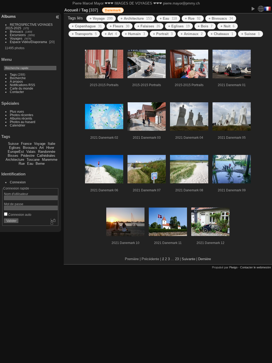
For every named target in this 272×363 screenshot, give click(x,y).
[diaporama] (252, 8)
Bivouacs (16, 31)
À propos (16, 81)
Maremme (49, 160)
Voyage (39, 144)
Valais (31, 152)
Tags (13, 74)
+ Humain (135, 34)
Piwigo (233, 267)
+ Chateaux (222, 34)
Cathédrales (46, 156)
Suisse (13, 144)
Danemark (113, 10)
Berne (40, 164)
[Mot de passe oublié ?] (52, 221)
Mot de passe (13, 204)
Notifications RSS (22, 85)
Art (41, 148)
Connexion (18, 182)
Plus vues (17, 111)
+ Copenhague (87, 26)
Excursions (18, 35)
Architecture (15, 160)
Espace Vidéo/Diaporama (28, 42)
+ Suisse (250, 34)
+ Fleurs (119, 26)
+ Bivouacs (221, 18)
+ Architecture (136, 18)
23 (177, 259)
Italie (51, 144)
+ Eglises (179, 26)
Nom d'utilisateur (16, 194)
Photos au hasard (22, 122)
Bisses (13, 156)
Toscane (33, 160)
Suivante (188, 259)
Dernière (204, 259)
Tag (84, 10)
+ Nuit (227, 26)
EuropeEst (16, 152)
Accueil (71, 10)
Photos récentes (21, 115)
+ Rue (193, 18)
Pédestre (28, 156)
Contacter (17, 92)
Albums (8, 16)
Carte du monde (21, 88)
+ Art (111, 34)
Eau (30, 164)
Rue (22, 164)
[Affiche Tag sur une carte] (260, 8)
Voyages (16, 38)
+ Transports (84, 34)
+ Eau (168, 18)
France (26, 144)
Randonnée (46, 152)
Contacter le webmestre (255, 267)
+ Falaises (148, 26)
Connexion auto (19, 214)
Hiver (50, 148)
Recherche (18, 78)
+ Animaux (192, 34)
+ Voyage (101, 18)
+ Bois (205, 26)
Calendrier (17, 125)
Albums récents (21, 118)
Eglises (14, 148)
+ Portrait (163, 34)
